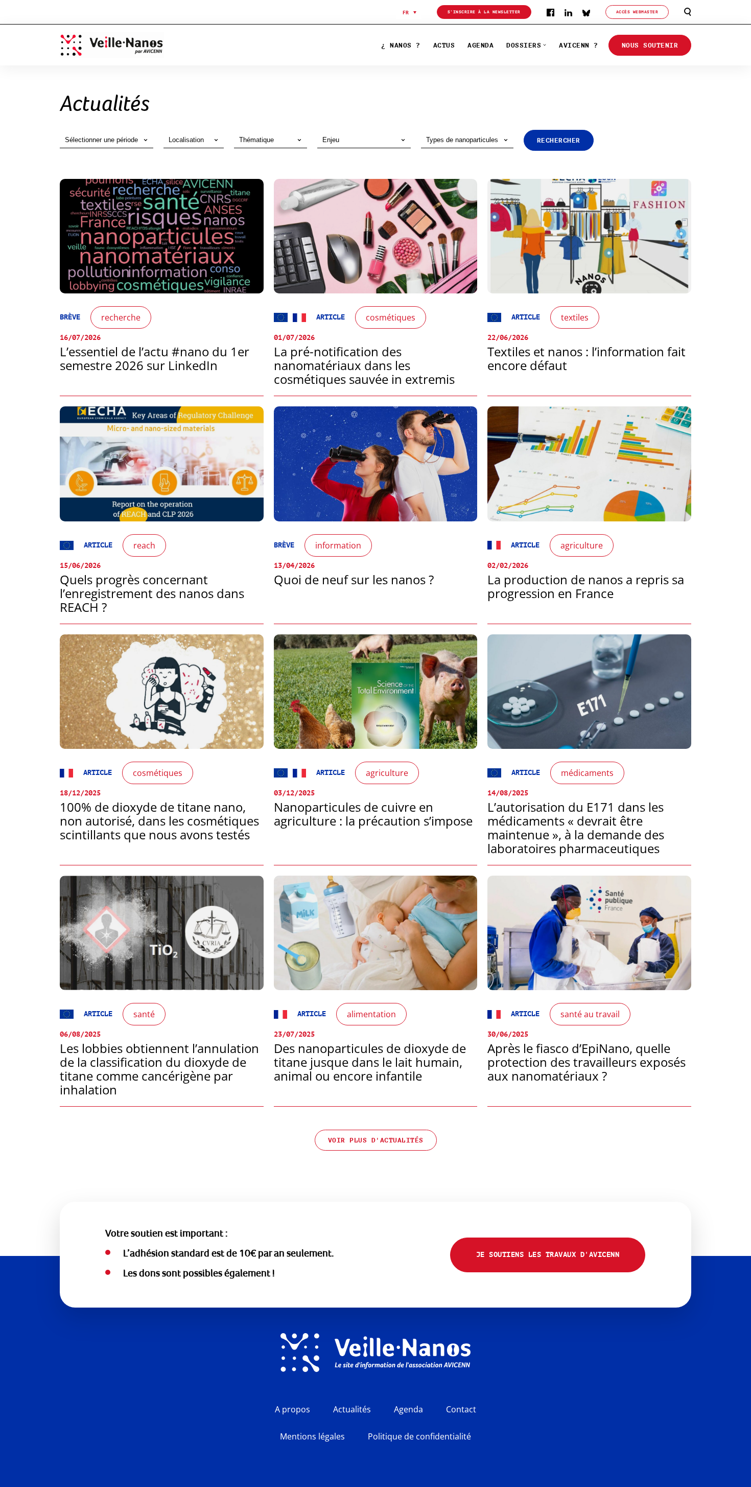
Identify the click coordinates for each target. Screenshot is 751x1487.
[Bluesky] (586, 12)
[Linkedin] (568, 12)
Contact (461, 1409)
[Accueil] (135, 45)
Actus (444, 45)
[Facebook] (550, 12)
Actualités (352, 1409)
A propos (292, 1409)
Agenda (480, 45)
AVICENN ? (578, 45)
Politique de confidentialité (419, 1436)
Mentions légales (312, 1436)
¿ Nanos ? (400, 45)
